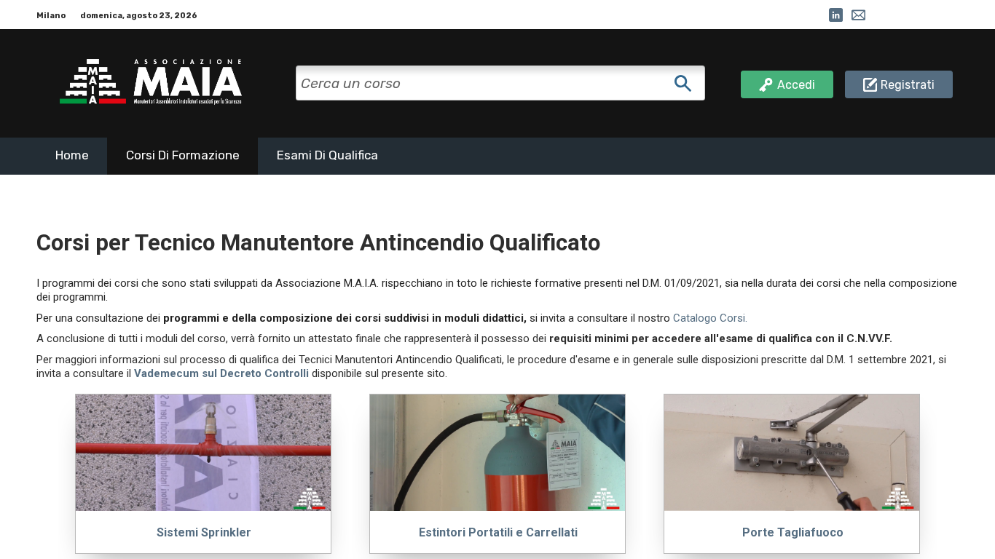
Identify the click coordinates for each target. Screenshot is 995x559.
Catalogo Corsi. (710, 318)
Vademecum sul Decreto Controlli (221, 373)
